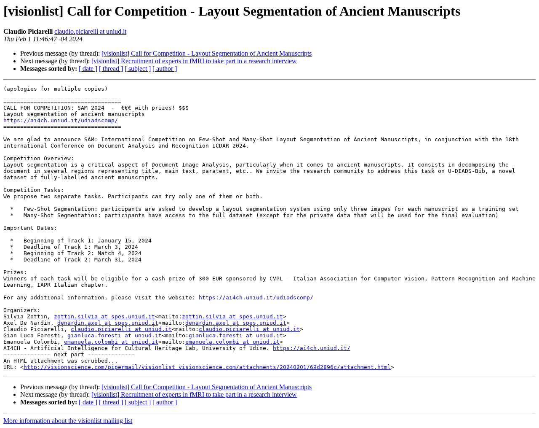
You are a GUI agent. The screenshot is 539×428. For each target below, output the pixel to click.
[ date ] (88, 68)
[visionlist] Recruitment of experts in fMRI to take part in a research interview (194, 61)
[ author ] (164, 68)
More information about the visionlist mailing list (67, 420)
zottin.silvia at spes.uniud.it (104, 316)
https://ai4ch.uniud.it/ (311, 348)
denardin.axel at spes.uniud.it (107, 323)
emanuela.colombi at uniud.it (111, 342)
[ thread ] (111, 68)
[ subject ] (138, 68)
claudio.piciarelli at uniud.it (90, 31)
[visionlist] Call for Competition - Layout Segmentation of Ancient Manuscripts (206, 53)
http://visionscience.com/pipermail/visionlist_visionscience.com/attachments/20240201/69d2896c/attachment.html (207, 367)
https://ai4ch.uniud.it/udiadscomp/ (60, 120)
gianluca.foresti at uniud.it (114, 335)
